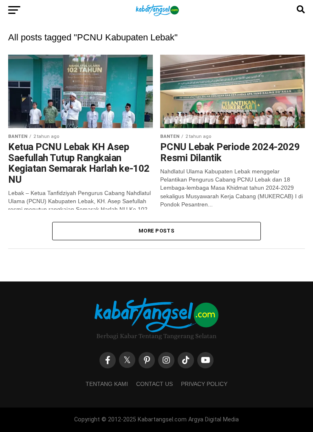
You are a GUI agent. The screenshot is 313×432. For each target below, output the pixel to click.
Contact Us (154, 384)
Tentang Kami (107, 384)
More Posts (156, 231)
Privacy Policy (204, 384)
